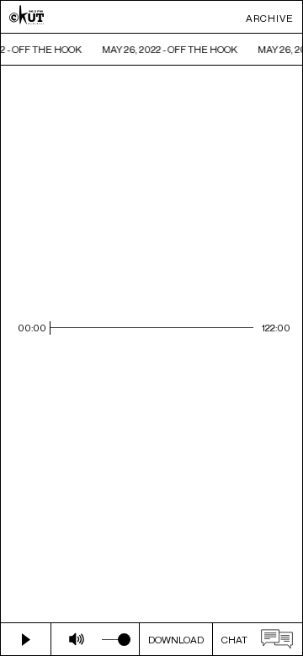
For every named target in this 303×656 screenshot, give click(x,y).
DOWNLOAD (176, 639)
